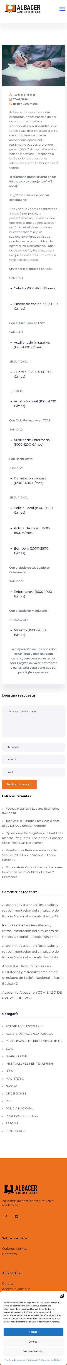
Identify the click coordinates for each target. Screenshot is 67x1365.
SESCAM (12, 1123)
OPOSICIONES (16, 1093)
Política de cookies (15, 1360)
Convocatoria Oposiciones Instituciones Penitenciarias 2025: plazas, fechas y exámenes (32, 872)
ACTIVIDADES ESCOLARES (24, 1026)
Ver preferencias (33, 1352)
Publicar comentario (19, 784)
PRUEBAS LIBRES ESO (22, 1116)
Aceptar (34, 1332)
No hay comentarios (25, 104)
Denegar (33, 1342)
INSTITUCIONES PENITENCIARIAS (30, 1063)
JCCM (10, 1071)
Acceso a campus (16, 1289)
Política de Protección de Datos (44, 1360)
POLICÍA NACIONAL (19, 1108)
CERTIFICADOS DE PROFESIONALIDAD (34, 1041)
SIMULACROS (15, 1131)
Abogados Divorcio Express (24, 966)
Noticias (11, 1086)
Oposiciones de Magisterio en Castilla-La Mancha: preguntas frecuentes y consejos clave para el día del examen (32, 837)
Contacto (9, 1254)
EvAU (10, 1048)
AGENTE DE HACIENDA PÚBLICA (29, 1033)
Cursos (7, 1284)
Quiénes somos (14, 1249)
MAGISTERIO (15, 1078)
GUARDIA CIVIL (17, 1056)
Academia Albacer (23, 95)
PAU (9, 1101)
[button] (61, 1296)
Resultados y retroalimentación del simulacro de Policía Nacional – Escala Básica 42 (29, 855)
